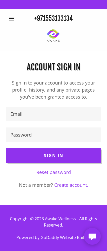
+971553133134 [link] (53, 18)
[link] (53, 36)
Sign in (53, 155)
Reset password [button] (53, 172)
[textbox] (53, 114)
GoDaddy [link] (50, 237)
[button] (13, 18)
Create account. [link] (71, 185)
